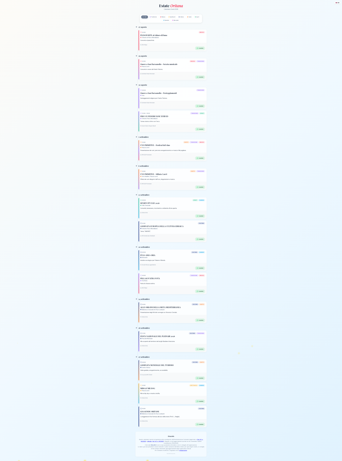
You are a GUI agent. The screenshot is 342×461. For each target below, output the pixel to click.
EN (338, 2)
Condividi (201, 48)
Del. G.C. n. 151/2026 (158, 441)
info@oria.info (183, 450)
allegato (149, 441)
